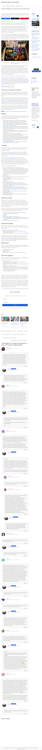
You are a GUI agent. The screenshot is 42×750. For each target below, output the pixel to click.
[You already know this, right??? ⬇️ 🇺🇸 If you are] (38, 66)
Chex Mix (5, 214)
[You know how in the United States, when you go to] (38, 63)
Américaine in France (10, 2)
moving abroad (20, 331)
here (9, 16)
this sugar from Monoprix (14, 126)
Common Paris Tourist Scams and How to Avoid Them (36, 42)
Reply (26, 366)
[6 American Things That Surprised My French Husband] (24, 319)
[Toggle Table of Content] (12, 87)
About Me (8, 5)
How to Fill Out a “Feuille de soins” (10, 338)
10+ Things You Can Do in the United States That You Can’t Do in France (15, 323)
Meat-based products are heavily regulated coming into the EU (15, 217)
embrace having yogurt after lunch (14, 100)
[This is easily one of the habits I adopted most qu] (34, 63)
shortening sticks (6, 142)
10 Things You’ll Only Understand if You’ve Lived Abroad (15, 111)
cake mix (15, 134)
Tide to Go (5, 270)
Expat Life (18, 5)
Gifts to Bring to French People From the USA (5, 323)
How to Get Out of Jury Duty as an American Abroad (36, 34)
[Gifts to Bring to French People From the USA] (5, 319)
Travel (22, 5)
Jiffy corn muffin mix (7, 231)
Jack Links (6, 219)
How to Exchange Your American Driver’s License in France (36, 46)
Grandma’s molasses (19, 137)
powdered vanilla (10, 140)
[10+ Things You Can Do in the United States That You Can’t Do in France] (15, 319)
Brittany (9, 347)
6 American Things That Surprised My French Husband (24, 323)
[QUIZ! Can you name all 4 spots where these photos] (38, 61)
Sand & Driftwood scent (14, 239)
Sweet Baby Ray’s (11, 167)
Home (4, 5)
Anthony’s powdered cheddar (13, 188)
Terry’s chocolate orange (24, 233)
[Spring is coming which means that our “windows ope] (34, 66)
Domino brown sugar (7, 127)
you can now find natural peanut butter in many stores (14, 184)
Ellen (3, 334)
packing (26, 331)
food (15, 331)
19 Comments (24, 334)
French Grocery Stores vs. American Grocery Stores (15, 76)
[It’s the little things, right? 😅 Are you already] (34, 61)
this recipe (23, 188)
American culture (9, 331)
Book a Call (13, 5)
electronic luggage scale (15, 63)
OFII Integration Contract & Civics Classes (19, 340)
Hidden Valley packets (15, 190)
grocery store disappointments (13, 157)
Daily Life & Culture (17, 334)
